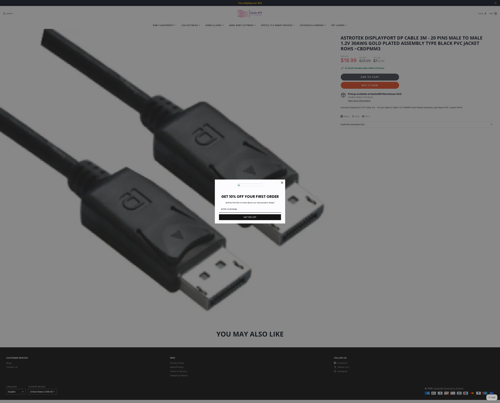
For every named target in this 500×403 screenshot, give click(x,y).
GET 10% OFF (250, 217)
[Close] (282, 183)
